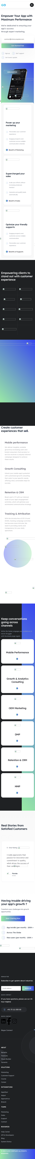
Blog (2, 1138)
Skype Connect (7, 1030)
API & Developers (7, 1135)
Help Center (5, 1132)
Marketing (5, 1072)
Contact (4, 1122)
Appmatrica (5, 1099)
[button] (3, 837)
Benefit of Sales (14, 201)
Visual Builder (6, 1059)
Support (4, 1118)
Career (3, 1082)
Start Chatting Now (13, 918)
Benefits (4, 1052)
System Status (6, 1142)
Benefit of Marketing (16, 150)
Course (3, 1079)
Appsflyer (4, 1092)
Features (4, 1056)
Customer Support (7, 1075)
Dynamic (4, 1062)
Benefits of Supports (16, 252)
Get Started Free (17, 46)
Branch (3, 1102)
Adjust (3, 1095)
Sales (3, 1115)
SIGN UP (28, 988)
